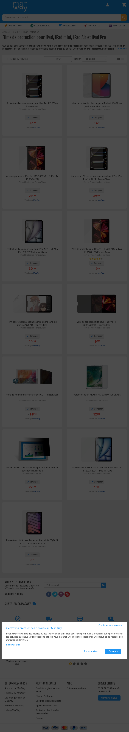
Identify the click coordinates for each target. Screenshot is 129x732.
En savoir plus (13, 644)
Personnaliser (91, 651)
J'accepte (113, 651)
